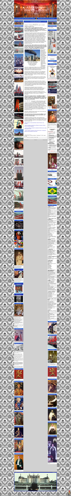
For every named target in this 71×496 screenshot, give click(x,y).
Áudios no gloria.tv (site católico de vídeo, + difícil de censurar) (52, 224)
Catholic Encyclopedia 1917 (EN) (52, 215)
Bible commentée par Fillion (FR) (52, 312)
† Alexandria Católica (51, 302)
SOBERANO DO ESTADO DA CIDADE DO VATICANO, (52, 145)
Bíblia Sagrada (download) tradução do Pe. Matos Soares (52, 317)
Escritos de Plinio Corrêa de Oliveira (52, 232)
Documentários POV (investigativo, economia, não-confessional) (51, 252)
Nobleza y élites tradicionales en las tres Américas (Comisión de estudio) (52, 278)
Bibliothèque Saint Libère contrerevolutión (52, 305)
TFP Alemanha (50, 262)
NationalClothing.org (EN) (52, 289)
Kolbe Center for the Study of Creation (52, 244)
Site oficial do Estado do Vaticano (51, 209)
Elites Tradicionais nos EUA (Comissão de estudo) (52, 276)
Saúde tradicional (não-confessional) (51, 292)
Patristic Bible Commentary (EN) (52, 311)
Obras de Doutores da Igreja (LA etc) (51, 214)
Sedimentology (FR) (51, 243)
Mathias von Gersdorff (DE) (52, 264)
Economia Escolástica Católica (51, 228)
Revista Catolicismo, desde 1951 (52, 300)
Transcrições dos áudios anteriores (51, 226)
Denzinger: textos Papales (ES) (52, 217)
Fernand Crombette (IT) (51, 240)
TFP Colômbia (50, 268)
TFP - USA (49, 261)
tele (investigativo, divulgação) (52, 250)
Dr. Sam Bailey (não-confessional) (51, 294)
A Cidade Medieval (51, 281)
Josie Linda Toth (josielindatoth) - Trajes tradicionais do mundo (51, 288)
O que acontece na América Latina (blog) (52, 255)
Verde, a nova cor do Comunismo (51, 233)
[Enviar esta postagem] (37, 137)
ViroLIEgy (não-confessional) (50, 296)
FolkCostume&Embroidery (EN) (52, 284)
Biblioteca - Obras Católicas (52, 303)
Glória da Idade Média (51, 281)
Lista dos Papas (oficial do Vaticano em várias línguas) (52, 208)
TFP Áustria (50, 264)
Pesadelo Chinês (50, 234)
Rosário (56, 472)
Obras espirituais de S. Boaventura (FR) (51, 301)
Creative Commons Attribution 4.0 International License (52, 177)
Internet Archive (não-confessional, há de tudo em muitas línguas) (52, 306)
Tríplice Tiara (52, 124)
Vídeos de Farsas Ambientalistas (50, 245)
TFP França (49, 262)
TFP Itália (49, 265)
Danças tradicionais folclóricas (51, 286)
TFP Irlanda (49, 266)
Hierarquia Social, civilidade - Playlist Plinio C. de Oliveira (52, 275)
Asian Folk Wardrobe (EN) (52, 290)
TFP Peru (49, 267)
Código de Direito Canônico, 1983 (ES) (52, 212)
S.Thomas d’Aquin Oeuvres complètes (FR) (52, 313)
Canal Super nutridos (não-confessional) (52, 295)
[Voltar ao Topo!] (69, 493)
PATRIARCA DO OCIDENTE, (51, 139)
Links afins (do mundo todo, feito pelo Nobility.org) (52, 272)
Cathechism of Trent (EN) (52, 212)
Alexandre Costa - (50, 249)
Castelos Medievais (51, 282)
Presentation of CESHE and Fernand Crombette (52, 242)
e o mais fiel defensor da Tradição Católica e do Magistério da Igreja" (18, 280)
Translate (53, 28)
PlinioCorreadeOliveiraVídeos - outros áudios (52, 221)
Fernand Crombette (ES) (51, 241)
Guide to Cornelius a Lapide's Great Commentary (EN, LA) (52, 319)
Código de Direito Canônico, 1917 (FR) (52, 210)
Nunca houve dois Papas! (52, 152)
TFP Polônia (50, 266)
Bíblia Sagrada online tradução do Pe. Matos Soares (51, 315)
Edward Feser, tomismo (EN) (51, 247)
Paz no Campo (50, 235)
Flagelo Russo (50, 234)
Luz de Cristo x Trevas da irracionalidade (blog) (52, 253)
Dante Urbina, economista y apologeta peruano (52, 230)
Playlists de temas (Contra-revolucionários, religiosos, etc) (52, 222)
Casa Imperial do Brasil (51, 273)
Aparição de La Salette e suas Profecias (51, 308)
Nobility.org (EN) (50, 271)
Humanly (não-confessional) (52, 297)
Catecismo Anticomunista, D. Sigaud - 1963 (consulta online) (52, 237)
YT (54, 230)
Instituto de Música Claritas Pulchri (52, 285)
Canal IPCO (50, 257)
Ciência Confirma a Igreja (52, 240)
